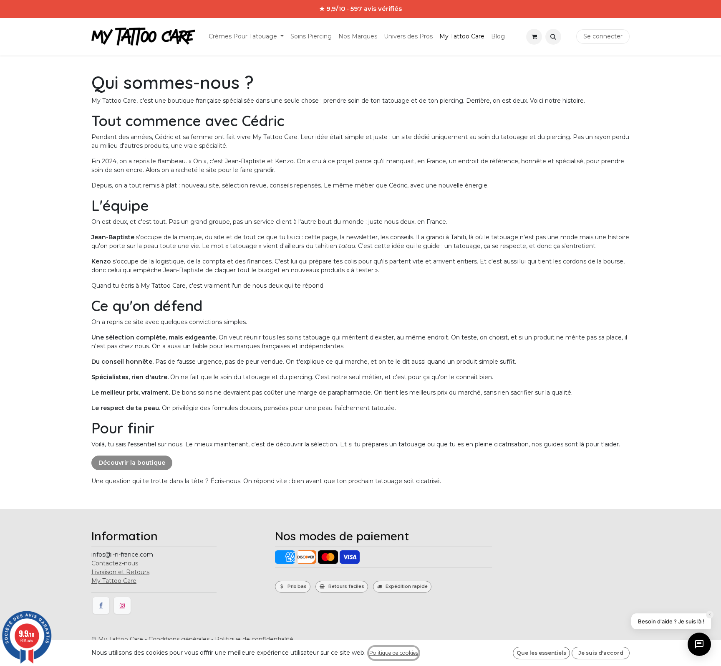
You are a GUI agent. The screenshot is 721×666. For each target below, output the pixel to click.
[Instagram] (122, 605)
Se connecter (603, 36)
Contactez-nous (114, 563)
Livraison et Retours (120, 572)
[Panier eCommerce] (534, 37)
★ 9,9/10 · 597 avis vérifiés (360, 9)
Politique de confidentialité (254, 639)
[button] (553, 37)
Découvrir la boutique (131, 462)
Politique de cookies (393, 653)
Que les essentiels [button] (541, 653)
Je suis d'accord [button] (600, 653)
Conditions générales (179, 639)
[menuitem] (246, 36)
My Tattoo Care (113, 581)
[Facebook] (101, 605)
